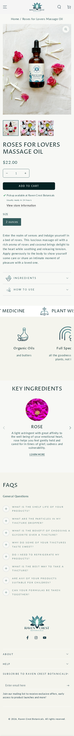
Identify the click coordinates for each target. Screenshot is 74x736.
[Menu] (5, 7)
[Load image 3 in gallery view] (46, 128)
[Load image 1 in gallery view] (11, 128)
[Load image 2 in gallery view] (28, 128)
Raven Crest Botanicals (31, 719)
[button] (59, 7)
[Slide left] (4, 428)
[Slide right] (70, 428)
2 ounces (12, 221)
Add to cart (29, 186)
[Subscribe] (69, 685)
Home (15, 19)
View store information (21, 205)
